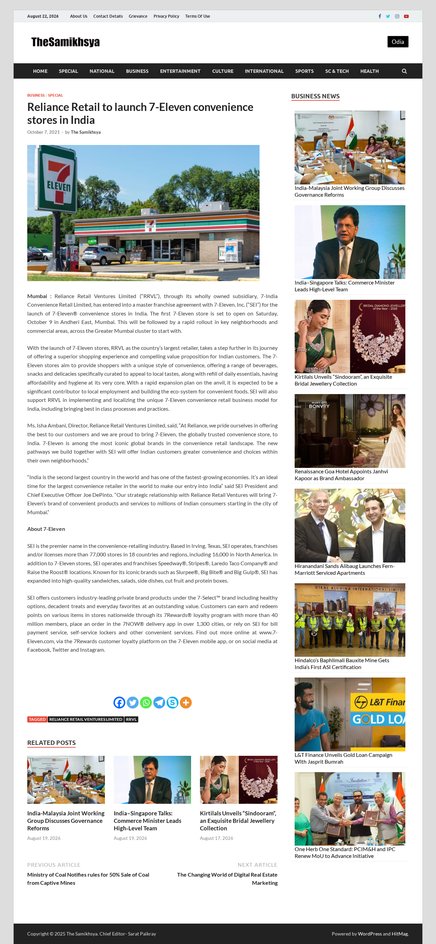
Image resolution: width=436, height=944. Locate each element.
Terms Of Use (197, 16)
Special (68, 71)
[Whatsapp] (146, 703)
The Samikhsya (86, 132)
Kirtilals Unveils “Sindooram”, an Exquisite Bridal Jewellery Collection (238, 821)
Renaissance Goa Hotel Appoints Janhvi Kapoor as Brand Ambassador (341, 474)
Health (369, 71)
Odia (398, 41)
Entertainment (180, 71)
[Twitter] (388, 16)
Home (40, 71)
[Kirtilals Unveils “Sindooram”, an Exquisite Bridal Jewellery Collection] (239, 805)
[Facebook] (380, 16)
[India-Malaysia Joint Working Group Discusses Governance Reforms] (66, 805)
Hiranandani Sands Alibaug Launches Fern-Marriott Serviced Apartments (345, 569)
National (102, 71)
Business (137, 71)
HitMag (400, 934)
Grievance (138, 16)
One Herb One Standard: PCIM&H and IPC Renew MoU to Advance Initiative (345, 852)
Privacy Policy (166, 16)
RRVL (131, 719)
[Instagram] (397, 16)
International (264, 71)
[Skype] (172, 703)
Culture (222, 71)
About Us (78, 16)
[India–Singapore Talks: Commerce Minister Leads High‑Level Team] (152, 805)
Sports (304, 71)
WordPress (370, 934)
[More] (186, 703)
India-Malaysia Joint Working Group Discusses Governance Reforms (66, 821)
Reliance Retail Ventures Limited (85, 719)
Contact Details (108, 16)
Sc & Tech (337, 71)
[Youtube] (406, 16)
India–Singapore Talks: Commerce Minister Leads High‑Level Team (147, 821)
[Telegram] (159, 703)
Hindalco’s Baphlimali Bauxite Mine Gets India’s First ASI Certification (342, 663)
